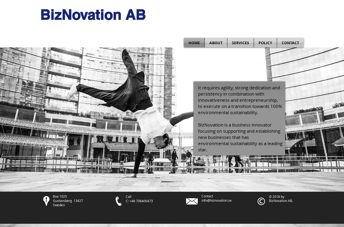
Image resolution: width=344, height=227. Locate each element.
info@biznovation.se (217, 200)
